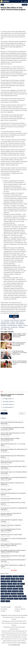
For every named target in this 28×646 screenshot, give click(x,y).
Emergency (7, 593)
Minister (20, 581)
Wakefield (3, 323)
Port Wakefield (20, 323)
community (21, 576)
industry (21, 588)
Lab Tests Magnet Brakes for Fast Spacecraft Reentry (11, 530)
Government (9, 576)
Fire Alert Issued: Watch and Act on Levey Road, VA (13, 503)
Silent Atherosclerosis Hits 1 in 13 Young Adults (13, 444)
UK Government (4, 596)
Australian (23, 320)
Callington (21, 327)
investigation (4, 591)
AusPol (25, 325)
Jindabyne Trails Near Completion (11, 525)
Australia (6, 320)
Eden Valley (4, 329)
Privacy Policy (4, 609)
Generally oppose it (8, 404)
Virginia (12, 322)
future (19, 596)
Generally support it (8, 401)
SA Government (5, 327)
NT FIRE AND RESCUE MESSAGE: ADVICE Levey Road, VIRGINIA (12, 428)
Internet (3, 601)
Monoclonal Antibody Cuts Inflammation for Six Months (14, 450)
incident (8, 601)
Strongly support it (8, 398)
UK (18, 583)
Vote (4, 413)
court (25, 598)
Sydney (24, 596)
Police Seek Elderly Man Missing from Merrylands (12, 423)
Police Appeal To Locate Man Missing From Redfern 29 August (13, 478)
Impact (21, 598)
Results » (22, 413)
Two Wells (3, 325)
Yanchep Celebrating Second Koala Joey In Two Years (13, 560)
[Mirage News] (5, 1)
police (2, 578)
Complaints (17, 611)
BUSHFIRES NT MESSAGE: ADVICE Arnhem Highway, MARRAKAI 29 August (13, 551)
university (15, 576)
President (3, 598)
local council (3, 586)
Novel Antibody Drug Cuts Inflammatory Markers (13, 456)
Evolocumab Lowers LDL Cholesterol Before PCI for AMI (14, 472)
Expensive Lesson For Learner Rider (11, 534)
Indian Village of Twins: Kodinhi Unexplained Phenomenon (19, 335)
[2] (6, 634)
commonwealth (5, 322)
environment (14, 581)
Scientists (15, 596)
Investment (3, 588)
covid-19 (22, 583)
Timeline (3, 418)
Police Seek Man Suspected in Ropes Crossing (11, 520)
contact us (23, 642)
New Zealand (20, 593)
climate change (10, 598)
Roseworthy (14, 327)
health (8, 581)
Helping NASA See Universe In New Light (13, 556)
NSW (18, 578)
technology (15, 588)
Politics (2, 4)
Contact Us (17, 609)
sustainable (14, 593)
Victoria (21, 578)
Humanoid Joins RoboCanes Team (11, 498)
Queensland (3, 583)
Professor (3, 581)
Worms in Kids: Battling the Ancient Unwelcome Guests (19, 362)
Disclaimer (3, 611)
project (21, 591)
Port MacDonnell (12, 325)
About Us (23, 609)
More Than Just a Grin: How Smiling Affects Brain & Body (19, 344)
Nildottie (10, 329)
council (15, 583)
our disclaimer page (15, 644)
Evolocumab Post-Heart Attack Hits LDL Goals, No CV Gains (13, 461)
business (10, 583)
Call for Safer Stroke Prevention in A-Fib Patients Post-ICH (13, 433)
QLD (10, 596)
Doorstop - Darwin (6, 489)
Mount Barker (19, 322)
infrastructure (19, 586)
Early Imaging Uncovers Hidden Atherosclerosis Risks (10, 439)
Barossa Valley (11, 323)
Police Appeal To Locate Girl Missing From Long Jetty (13, 539)
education (10, 588)
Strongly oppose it (8, 407)
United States (15, 591)
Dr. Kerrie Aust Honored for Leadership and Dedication (14, 508)
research (13, 578)
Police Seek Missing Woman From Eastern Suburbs (13, 494)
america (16, 598)
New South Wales (11, 586)
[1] (5, 634)
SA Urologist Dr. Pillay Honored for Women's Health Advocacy (11, 544)
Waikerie (20, 325)
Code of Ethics (18, 607)
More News (14, 570)
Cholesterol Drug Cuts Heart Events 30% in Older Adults (13, 467)
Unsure (5, 410)
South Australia (14, 320)
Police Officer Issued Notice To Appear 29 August (13, 565)
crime (2, 593)
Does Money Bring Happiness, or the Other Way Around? (19, 352)
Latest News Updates (6, 607)
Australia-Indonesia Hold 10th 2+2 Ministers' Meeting (11, 514)
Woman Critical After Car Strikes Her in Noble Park (12, 483)
